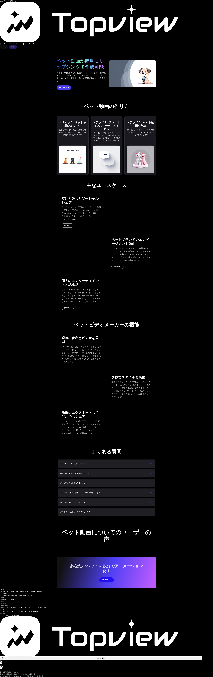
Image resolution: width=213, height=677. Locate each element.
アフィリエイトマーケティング (12, 607)
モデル (25, 43)
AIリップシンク (29, 595)
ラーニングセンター (26, 611)
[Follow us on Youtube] (106, 667)
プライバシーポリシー (6, 615)
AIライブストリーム (42, 607)
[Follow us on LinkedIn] (106, 663)
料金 (38, 43)
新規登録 (13, 47)
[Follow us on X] (106, 661)
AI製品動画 (23, 591)
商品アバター (13, 595)
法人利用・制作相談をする (8, 1)
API (34, 43)
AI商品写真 (3, 603)
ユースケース (4, 43)
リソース (18, 43)
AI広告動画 (16, 591)
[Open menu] (1, 50)
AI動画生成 (3, 599)
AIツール (12, 43)
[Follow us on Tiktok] (106, 670)
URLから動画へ (38, 591)
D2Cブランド (31, 607)
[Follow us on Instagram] (106, 665)
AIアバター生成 (4, 595)
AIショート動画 (11, 599)
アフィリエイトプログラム (12, 611)
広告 (1, 607)
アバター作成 (21, 595)
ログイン (4, 47)
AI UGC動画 (30, 591)
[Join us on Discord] (106, 669)
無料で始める (63, 87)
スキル (30, 43)
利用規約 (16, 615)
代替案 (34, 611)
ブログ (2, 611)
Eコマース (24, 607)
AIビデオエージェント (6, 591)
